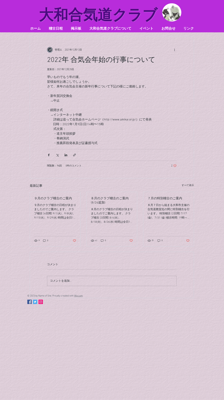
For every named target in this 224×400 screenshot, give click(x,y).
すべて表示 (188, 185)
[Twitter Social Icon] (35, 302)
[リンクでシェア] (74, 155)
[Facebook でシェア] (48, 155)
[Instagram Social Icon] (40, 302)
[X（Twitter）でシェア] (57, 155)
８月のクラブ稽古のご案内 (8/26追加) (110, 201)
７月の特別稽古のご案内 (165, 198)
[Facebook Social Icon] (29, 302)
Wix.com (78, 295)
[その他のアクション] (174, 50)
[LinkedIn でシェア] (66, 155)
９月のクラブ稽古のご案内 (53, 198)
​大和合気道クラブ (98, 15)
